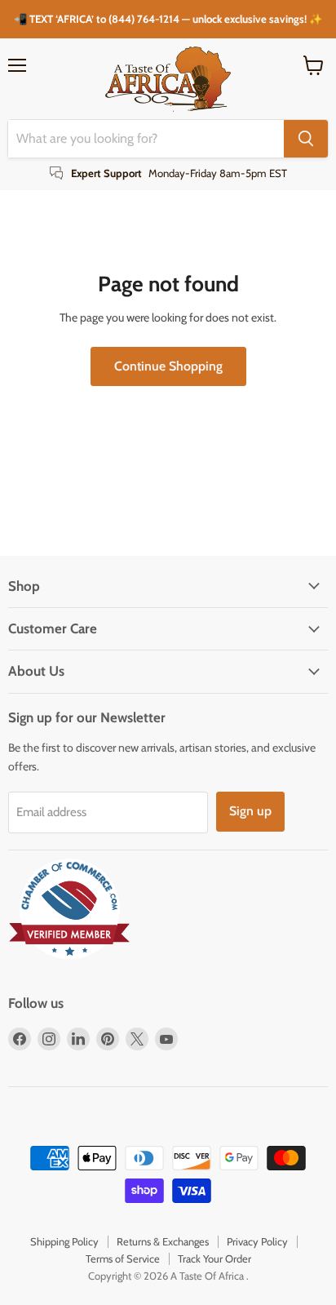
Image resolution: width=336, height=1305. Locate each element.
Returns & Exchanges (163, 1241)
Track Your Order (214, 1258)
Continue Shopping (168, 366)
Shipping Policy (64, 1241)
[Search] (306, 139)
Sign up (250, 811)
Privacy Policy (257, 1241)
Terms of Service (123, 1258)
